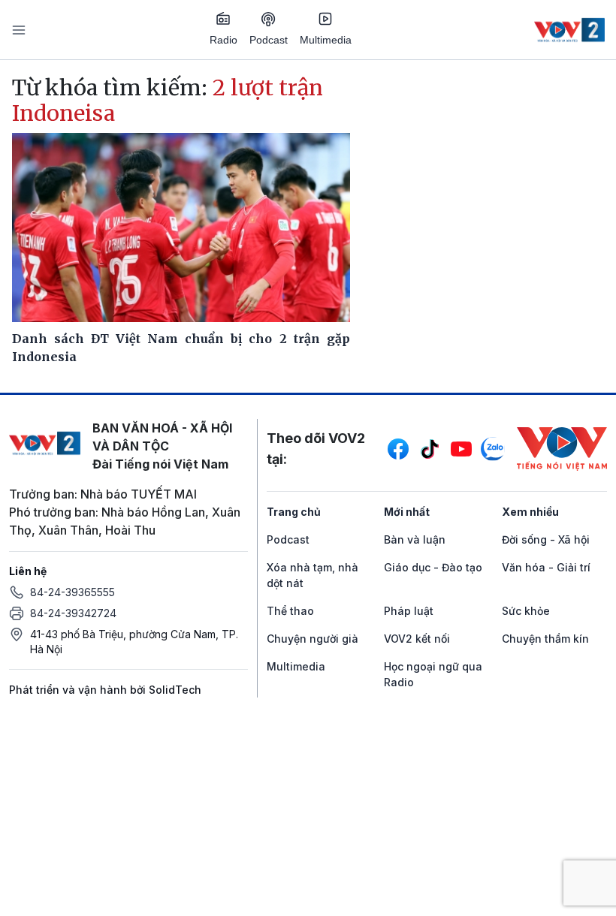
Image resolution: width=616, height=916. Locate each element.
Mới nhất (407, 511)
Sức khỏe (526, 610)
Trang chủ (294, 511)
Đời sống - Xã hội (546, 539)
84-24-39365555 (72, 592)
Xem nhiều (530, 511)
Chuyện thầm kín (545, 638)
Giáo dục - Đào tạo (433, 567)
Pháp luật (408, 610)
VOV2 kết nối (417, 638)
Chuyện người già (312, 638)
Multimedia (326, 40)
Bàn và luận (414, 539)
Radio (223, 40)
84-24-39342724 (73, 613)
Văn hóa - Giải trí (546, 567)
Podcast (268, 40)
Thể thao (290, 610)
